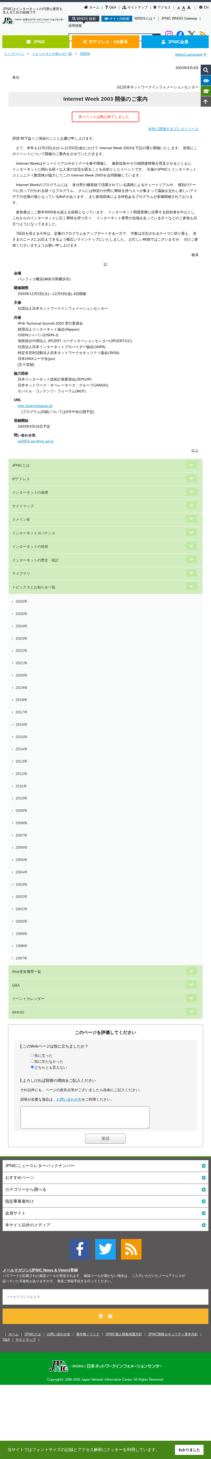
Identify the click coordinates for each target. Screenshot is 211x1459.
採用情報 (75, 26)
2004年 (22, 872)
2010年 (22, 798)
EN (206, 7)
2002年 (22, 897)
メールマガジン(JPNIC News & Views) (36, 1270)
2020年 (22, 675)
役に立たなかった (48, 1061)
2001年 (22, 909)
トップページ (14, 54)
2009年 (22, 810)
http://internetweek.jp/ (35, 406)
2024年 (22, 626)
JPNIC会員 (178, 41)
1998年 (22, 946)
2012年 (22, 774)
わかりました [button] (189, 1450)
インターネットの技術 (30, 546)
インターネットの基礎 (30, 492)
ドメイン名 (21, 519)
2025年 (22, 614)
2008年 (22, 823)
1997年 (22, 958)
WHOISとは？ (145, 18)
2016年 (22, 724)
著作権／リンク (88, 1334)
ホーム (94, 7)
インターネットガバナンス (33, 533)
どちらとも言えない (50, 1067)
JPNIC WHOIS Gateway (179, 18)
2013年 (22, 761)
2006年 (22, 847)
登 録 (105, 1316)
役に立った (43, 1055)
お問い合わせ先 (69, 1099)
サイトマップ (138, 7)
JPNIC (39, 41)
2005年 (22, 860)
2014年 (22, 749)
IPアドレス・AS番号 (108, 41)
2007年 (22, 835)
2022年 (22, 650)
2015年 (22, 737)
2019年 (22, 688)
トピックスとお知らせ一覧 (52, 54)
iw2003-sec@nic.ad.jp (36, 441)
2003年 (85, 54)
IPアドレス (21, 479)
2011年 (21, 786)
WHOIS (18, 1012)
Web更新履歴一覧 (26, 971)
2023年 (22, 638)
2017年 (22, 712)
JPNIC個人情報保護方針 (124, 1334)
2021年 (22, 663)
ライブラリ (21, 573)
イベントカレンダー (28, 999)
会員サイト (15, 1213)
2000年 (22, 921)
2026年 (22, 601)
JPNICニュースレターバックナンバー (40, 1165)
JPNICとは (21, 465)
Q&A (112, 7)
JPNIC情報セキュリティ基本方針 (173, 1334)
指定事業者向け (19, 1201)
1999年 (22, 934)
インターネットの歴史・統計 (35, 560)
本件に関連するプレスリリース (173, 129)
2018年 (22, 700)
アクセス (164, 7)
